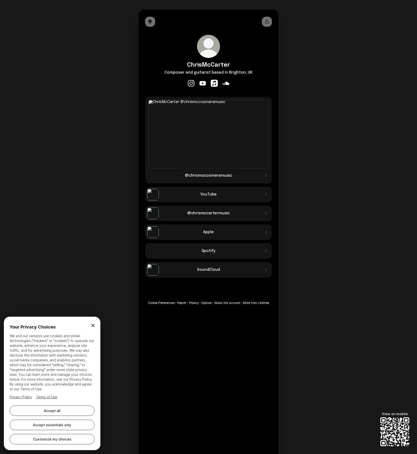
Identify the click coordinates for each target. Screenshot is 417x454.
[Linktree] (150, 22)
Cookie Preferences (161, 303)
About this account (227, 303)
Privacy (194, 303)
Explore (206, 303)
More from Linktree (256, 303)
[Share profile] (267, 22)
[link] (191, 83)
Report (181, 303)
